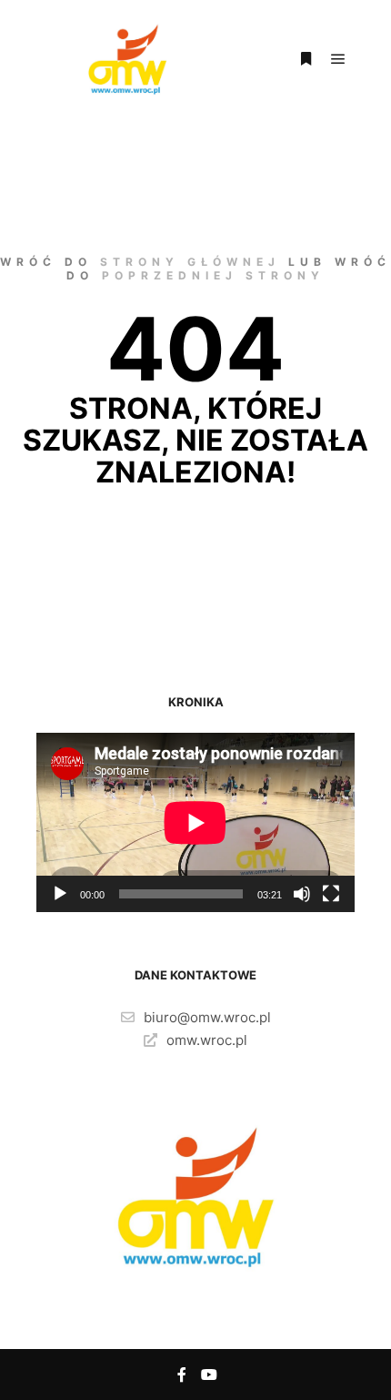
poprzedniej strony (213, 275)
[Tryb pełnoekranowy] (331, 894)
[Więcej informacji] (305, 59)
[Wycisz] (302, 894)
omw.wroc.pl (206, 1040)
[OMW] (127, 59)
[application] (195, 822)
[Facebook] (182, 1374)
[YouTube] (209, 1374)
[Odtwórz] (60, 894)
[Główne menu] (338, 59)
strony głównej (190, 262)
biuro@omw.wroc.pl (207, 1017)
